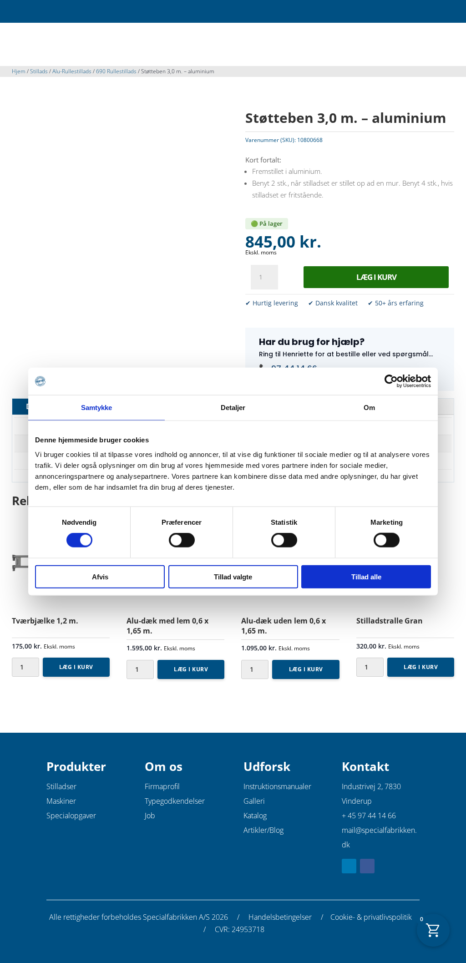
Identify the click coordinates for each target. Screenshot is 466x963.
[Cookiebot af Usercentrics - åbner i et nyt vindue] (391, 381)
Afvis (100, 576)
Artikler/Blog (263, 830)
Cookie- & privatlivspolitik (371, 917)
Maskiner (61, 801)
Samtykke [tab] (96, 407)
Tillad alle (366, 576)
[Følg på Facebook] (367, 866)
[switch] (182, 540)
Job (150, 816)
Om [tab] (369, 407)
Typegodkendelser (175, 801)
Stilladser (61, 786)
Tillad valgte (233, 576)
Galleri (254, 801)
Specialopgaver (71, 816)
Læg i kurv (376, 277)
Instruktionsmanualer (277, 786)
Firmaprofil (162, 786)
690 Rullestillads (116, 71)
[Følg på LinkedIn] (349, 866)
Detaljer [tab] (233, 407)
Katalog (255, 816)
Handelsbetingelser (280, 917)
